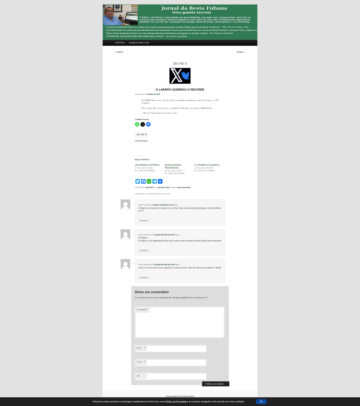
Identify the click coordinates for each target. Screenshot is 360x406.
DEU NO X (150, 187)
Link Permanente (184, 187)
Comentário (142, 309)
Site (138, 375)
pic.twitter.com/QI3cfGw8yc (202, 108)
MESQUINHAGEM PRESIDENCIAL (173, 166)
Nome (141, 348)
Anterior (118, 52)
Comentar (144, 220)
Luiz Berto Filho (163, 187)
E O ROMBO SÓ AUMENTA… (207, 164)
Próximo (241, 52)
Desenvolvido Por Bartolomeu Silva (180, 396)
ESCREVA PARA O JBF (139, 42)
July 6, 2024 (172, 113)
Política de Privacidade (176, 401)
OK (261, 401)
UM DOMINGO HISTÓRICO (147, 164)
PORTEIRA (120, 42)
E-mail (141, 362)
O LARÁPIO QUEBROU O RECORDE (180, 89)
